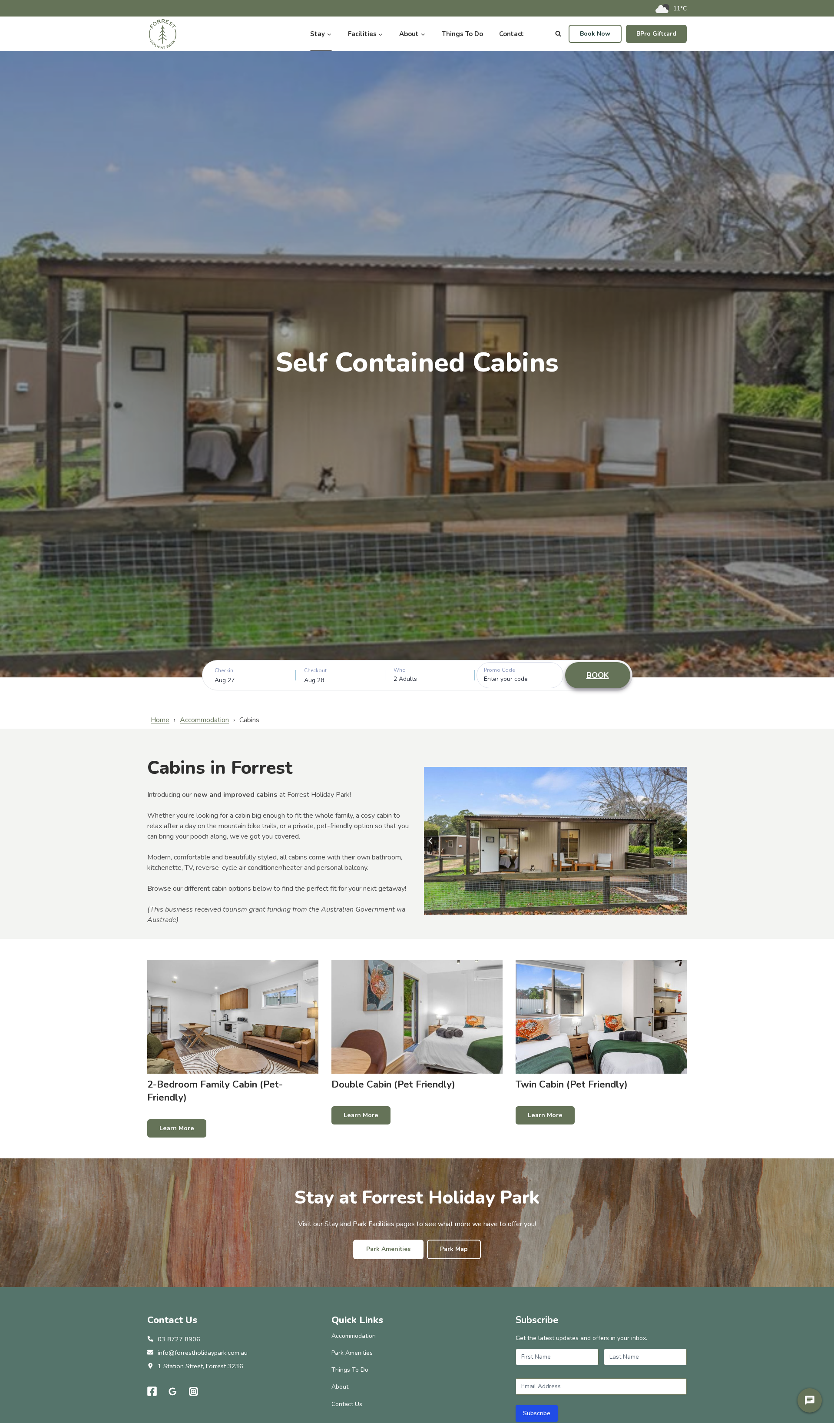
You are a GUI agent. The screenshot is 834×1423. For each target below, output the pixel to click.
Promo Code (499, 670)
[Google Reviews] (173, 1392)
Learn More (182, 1130)
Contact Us (346, 1404)
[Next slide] (680, 840)
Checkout (315, 670)
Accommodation (204, 720)
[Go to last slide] (431, 840)
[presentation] (232, 1017)
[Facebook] (152, 1392)
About (339, 1387)
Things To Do (462, 34)
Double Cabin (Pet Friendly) (393, 1084)
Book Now (595, 34)
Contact (511, 34)
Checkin (224, 670)
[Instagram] (194, 1392)
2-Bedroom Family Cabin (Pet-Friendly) (215, 1091)
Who (400, 670)
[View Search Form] (558, 34)
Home (160, 720)
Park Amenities (352, 1353)
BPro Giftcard (656, 34)
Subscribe (536, 1413)
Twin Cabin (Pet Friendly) (572, 1084)
